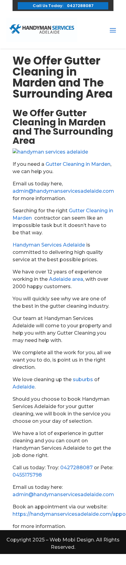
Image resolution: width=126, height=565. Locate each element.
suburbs (83, 379)
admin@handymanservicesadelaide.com (63, 191)
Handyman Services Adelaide (49, 245)
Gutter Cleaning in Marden (78, 164)
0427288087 (76, 467)
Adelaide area (66, 279)
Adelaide (24, 387)
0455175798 (27, 475)
